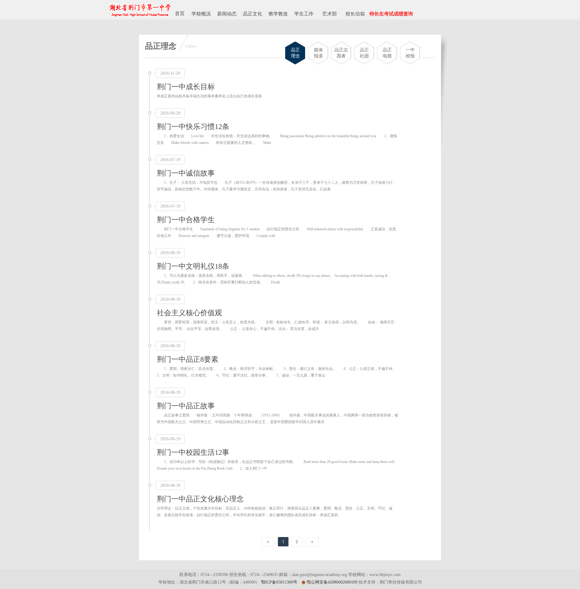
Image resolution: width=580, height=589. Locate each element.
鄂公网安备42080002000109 (332, 582)
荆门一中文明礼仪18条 (193, 266)
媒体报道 (318, 52)
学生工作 (304, 13)
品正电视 (387, 52)
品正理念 (295, 52)
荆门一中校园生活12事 (193, 452)
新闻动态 (227, 13)
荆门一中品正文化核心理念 (200, 499)
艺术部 (329, 13)
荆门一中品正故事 (186, 406)
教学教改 (278, 13)
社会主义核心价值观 (189, 313)
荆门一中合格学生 (186, 220)
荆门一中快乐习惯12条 (193, 127)
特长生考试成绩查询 (391, 13)
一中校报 (410, 52)
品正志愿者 (341, 52)
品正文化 (252, 13)
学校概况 (201, 13)
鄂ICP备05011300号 (279, 582)
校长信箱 (355, 13)
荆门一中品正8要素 (187, 359)
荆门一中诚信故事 (186, 173)
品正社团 (364, 52)
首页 (180, 13)
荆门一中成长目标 (186, 87)
